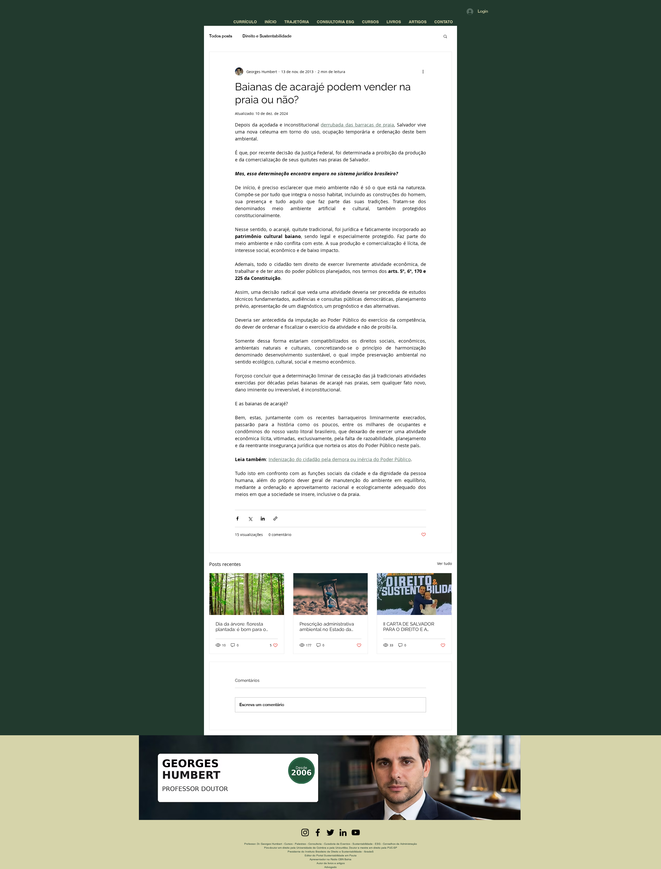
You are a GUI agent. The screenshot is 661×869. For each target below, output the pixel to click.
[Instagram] (305, 832)
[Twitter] (330, 832)
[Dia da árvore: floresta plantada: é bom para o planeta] (246, 594)
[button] (445, 36)
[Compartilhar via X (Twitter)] (250, 518)
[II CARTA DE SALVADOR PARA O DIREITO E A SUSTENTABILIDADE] (414, 594)
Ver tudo (444, 563)
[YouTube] (356, 832)
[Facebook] (318, 832)
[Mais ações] (423, 71)
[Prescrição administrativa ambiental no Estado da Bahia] (330, 594)
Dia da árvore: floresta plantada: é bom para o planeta (241, 626)
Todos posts (220, 36)
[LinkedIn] (343, 832)
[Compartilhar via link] (275, 518)
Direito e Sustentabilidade (267, 36)
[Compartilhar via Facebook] (237, 518)
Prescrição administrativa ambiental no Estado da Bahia (327, 626)
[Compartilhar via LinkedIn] (262, 518)
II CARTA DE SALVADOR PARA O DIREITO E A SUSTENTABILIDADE (408, 626)
